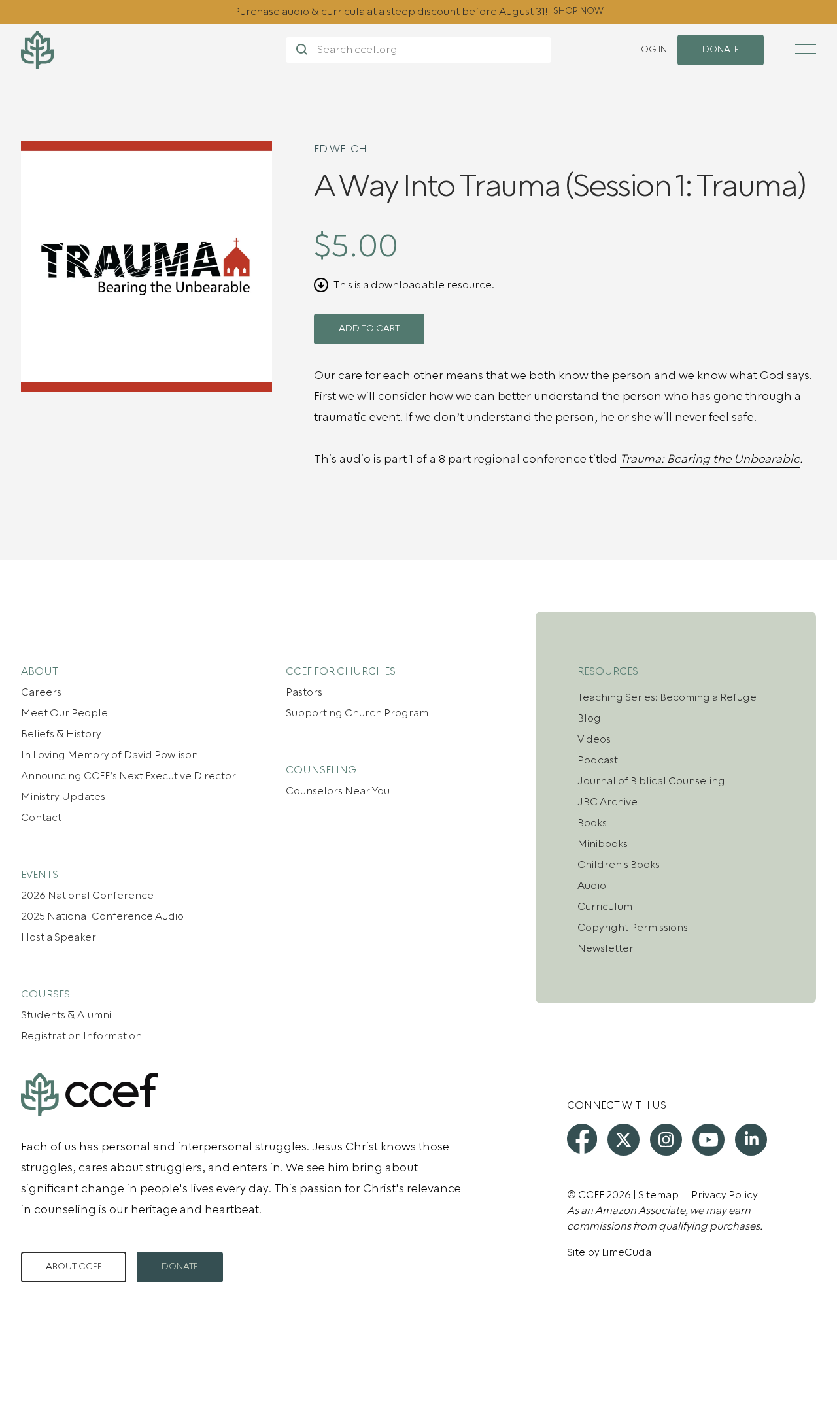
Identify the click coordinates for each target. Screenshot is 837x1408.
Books (592, 823)
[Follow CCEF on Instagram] (666, 1140)
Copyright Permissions (632, 927)
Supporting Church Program (357, 713)
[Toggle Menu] (805, 49)
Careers (41, 692)
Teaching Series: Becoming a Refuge (667, 697)
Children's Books (618, 865)
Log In (652, 49)
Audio (591, 886)
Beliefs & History (61, 734)
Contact (41, 818)
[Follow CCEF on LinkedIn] (751, 1140)
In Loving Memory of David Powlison (109, 755)
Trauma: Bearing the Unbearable (710, 459)
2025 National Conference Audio (102, 916)
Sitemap (658, 1195)
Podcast (597, 760)
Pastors (304, 692)
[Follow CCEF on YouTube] (708, 1140)
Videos (594, 739)
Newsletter (605, 948)
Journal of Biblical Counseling (651, 781)
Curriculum (604, 906)
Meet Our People (64, 713)
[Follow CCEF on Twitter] (623, 1140)
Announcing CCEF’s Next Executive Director (128, 776)
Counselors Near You (338, 791)
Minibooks (602, 844)
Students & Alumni (66, 1015)
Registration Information (81, 1036)
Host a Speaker (58, 937)
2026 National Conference (87, 895)
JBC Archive (607, 802)
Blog (589, 718)
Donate (180, 1266)
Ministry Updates (63, 797)
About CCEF (73, 1266)
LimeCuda (626, 1252)
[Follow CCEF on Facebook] (582, 1139)
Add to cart (369, 328)
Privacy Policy (724, 1195)
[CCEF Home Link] (153, 50)
